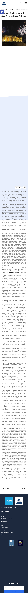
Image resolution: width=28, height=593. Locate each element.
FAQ (2, 525)
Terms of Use (4, 527)
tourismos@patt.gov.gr (7, 589)
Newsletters (4, 521)
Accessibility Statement (7, 532)
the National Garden (18, 212)
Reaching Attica (5, 511)
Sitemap (3, 534)
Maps (2, 516)
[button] (2, 12)
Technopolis (7, 285)
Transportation (5, 514)
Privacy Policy (4, 530)
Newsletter (14, 567)
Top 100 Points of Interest (7, 519)
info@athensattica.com (10, 507)
